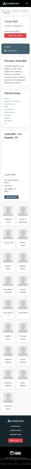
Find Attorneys (15, 426)
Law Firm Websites (13, 464)
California (15, 11)
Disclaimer (3, 464)
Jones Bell (10, 174)
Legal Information (15, 430)
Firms (8, 11)
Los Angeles (24, 11)
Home (3, 11)
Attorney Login (14, 440)
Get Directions (11, 197)
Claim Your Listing (15, 36)
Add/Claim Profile (15, 434)
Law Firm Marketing (25, 464)
